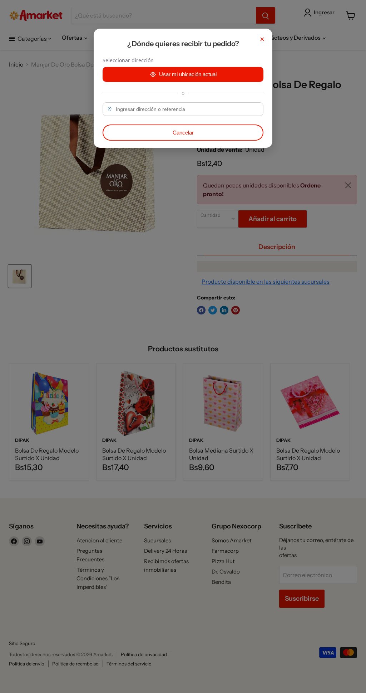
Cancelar (183, 133)
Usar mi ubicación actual (188, 74)
